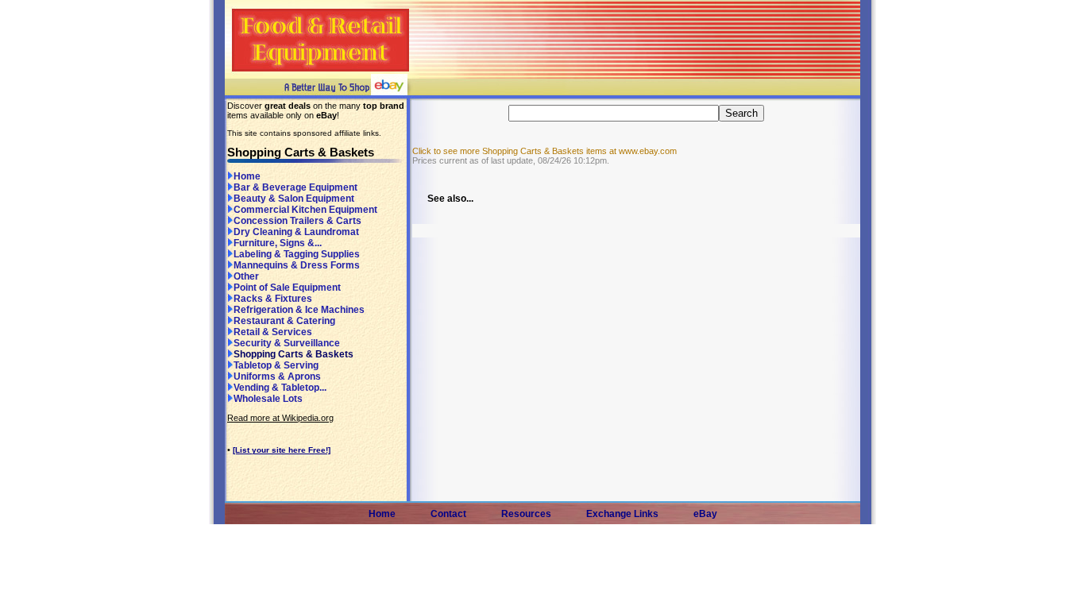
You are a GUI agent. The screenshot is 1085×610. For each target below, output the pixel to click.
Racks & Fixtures (273, 298)
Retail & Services (273, 332)
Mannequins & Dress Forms (297, 265)
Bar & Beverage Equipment (295, 187)
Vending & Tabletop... (280, 387)
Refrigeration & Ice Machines (299, 309)
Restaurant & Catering (284, 320)
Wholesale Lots (268, 398)
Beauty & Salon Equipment (294, 198)
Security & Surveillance (287, 343)
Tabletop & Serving (276, 365)
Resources (526, 513)
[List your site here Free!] (281, 450)
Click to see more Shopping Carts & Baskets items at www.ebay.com (544, 151)
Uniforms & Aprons (277, 376)
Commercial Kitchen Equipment (305, 209)
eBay (705, 513)
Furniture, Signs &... (278, 243)
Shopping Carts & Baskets (293, 354)
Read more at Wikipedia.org (280, 418)
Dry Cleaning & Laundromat (296, 231)
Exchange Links (622, 513)
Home (247, 176)
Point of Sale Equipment (287, 287)
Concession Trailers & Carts (297, 220)
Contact (448, 513)
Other (246, 276)
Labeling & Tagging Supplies (297, 254)
